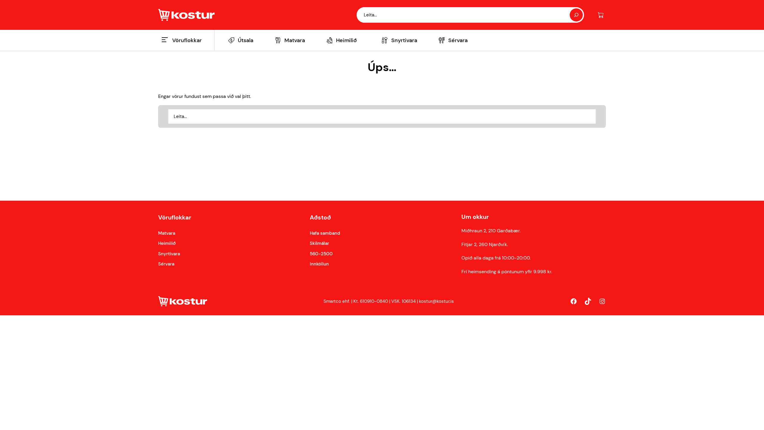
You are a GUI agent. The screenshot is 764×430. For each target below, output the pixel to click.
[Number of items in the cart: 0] (600, 15)
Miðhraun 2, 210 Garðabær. (490, 231)
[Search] (576, 15)
